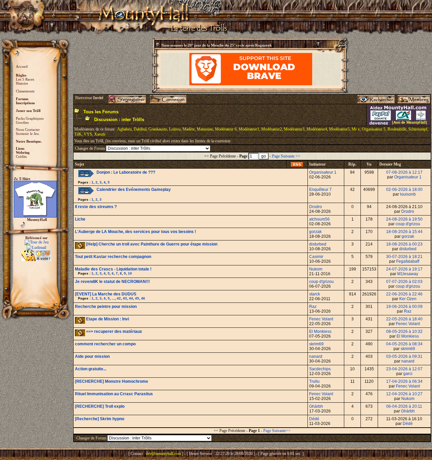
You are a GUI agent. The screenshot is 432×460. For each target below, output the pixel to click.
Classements (25, 91)
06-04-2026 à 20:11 (404, 406)
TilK (78, 134)
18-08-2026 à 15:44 (404, 231)
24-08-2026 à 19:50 (404, 219)
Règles (21, 75)
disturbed (317, 244)
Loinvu (175, 129)
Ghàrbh (316, 406)
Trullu (314, 381)
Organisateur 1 (322, 172)
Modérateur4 (316, 129)
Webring (23, 152)
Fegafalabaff (407, 261)
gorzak (315, 231)
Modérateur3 (294, 129)
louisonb (408, 194)
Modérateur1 (249, 129)
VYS (88, 134)
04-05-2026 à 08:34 (404, 344)
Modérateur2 (271, 129)
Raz (313, 306)
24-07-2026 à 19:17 (404, 269)
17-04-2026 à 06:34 (404, 381)
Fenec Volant (321, 319)
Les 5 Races (25, 79)
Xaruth (99, 134)
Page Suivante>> (277, 430)
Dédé (314, 418)
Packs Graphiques (30, 118)
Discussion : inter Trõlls (119, 119)
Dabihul (140, 129)
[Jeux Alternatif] (36, 253)
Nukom (315, 269)
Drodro (315, 206)
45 (137, 298)
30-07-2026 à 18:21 (404, 256)
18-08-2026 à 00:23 (404, 244)
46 (143, 298)
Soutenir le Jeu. (28, 134)
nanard (315, 356)
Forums (22, 99)
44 (131, 298)
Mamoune (205, 129)
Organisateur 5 (373, 129)
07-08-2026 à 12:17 (404, 172)
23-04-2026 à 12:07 (404, 369)
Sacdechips (320, 369)
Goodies (22, 122)
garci (407, 373)
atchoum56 (319, 219)
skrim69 (316, 344)
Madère (189, 129)
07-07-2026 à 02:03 (404, 281)
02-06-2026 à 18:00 (404, 189)
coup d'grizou (408, 224)
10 (130, 273)
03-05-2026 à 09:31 (404, 356)
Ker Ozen (407, 298)
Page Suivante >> (286, 156)
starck (314, 294)
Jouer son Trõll (28, 111)
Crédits (21, 156)
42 (119, 298)
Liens (20, 148)
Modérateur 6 (226, 129)
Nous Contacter (28, 129)
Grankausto (157, 129)
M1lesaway (407, 273)
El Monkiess (320, 331)
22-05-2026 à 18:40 (404, 319)
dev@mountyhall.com (163, 453)
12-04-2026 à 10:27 (404, 394)
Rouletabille (396, 129)
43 (125, 298)
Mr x (356, 129)
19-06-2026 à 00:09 (404, 306)
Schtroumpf (417, 129)
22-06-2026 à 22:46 (404, 294)
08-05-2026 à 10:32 (404, 331)
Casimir (316, 256)
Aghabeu (124, 129)
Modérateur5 (339, 129)
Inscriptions (25, 103)
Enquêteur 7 (320, 189)
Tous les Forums (100, 111)
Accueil (22, 66)
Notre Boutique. (29, 141)
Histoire (22, 83)
